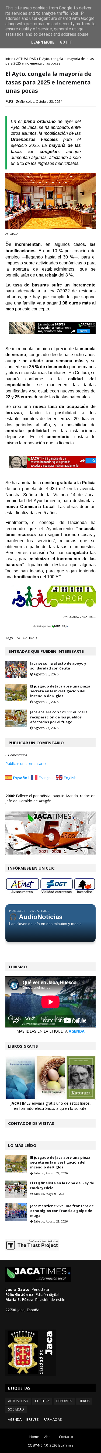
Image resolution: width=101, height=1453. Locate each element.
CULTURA (42, 1401)
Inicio (9, 58)
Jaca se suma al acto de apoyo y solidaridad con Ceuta (58, 666)
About (49, 1436)
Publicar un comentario (25, 763)
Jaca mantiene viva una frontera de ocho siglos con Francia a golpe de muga (62, 1210)
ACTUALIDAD (26, 58)
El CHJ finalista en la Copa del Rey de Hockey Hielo (62, 1185)
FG (11, 101)
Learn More (42, 42)
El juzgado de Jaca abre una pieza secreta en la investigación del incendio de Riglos (60, 691)
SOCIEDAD (16, 1409)
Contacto (66, 1436)
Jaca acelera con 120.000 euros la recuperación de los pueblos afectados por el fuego (59, 717)
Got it (66, 42)
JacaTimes (65, 1445)
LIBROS (84, 1401)
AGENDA (77, 1031)
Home (34, 1436)
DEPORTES (64, 1401)
